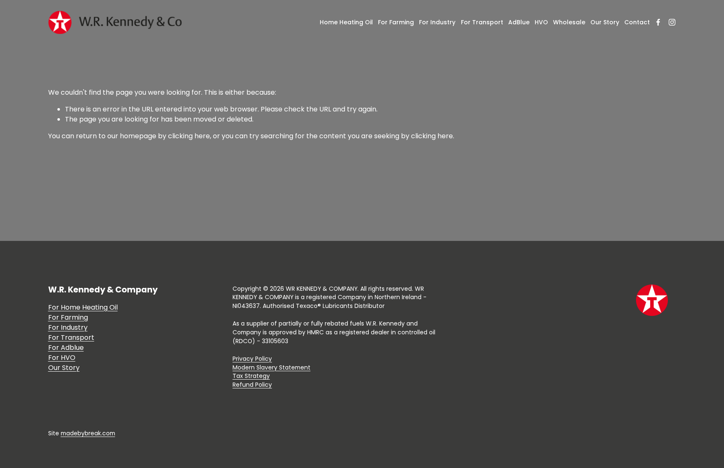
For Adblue (66, 347)
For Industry (437, 22)
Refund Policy (252, 384)
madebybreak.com (88, 433)
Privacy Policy (252, 358)
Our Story (604, 22)
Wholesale (569, 22)
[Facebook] (658, 22)
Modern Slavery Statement (271, 367)
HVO (541, 22)
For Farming (396, 22)
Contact (637, 22)
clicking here (189, 136)
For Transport (482, 22)
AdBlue (519, 22)
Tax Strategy (251, 376)
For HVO (61, 357)
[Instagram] (672, 22)
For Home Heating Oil (83, 307)
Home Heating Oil (346, 22)
